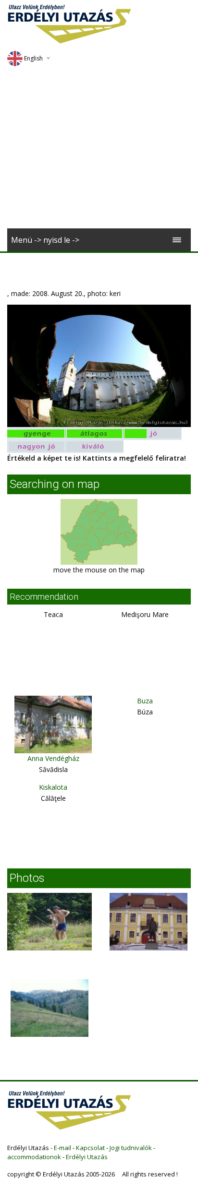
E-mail (62, 1147)
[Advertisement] (99, 151)
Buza (145, 700)
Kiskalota (53, 787)
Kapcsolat (90, 1147)
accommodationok (34, 1156)
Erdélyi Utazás (87, 1156)
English (33, 58)
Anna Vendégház (53, 758)
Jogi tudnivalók (131, 1147)
